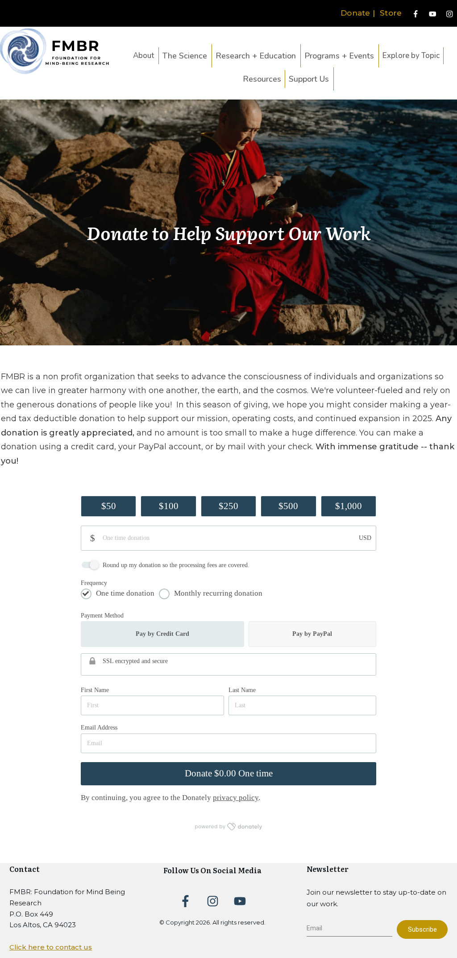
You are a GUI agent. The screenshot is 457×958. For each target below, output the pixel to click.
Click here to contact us (50, 947)
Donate (355, 12)
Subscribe (422, 929)
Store (392, 12)
